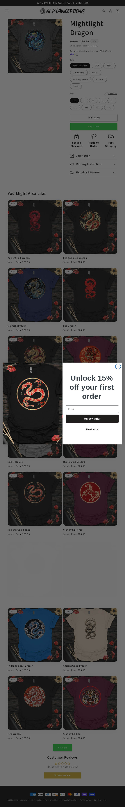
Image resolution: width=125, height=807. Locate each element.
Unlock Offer (92, 418)
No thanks (92, 429)
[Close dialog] (118, 366)
